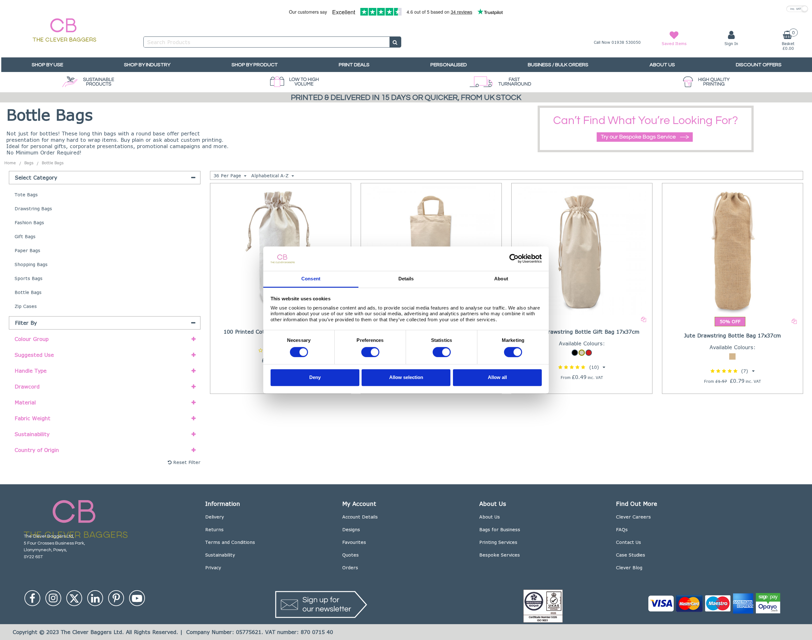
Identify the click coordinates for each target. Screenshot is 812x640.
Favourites (354, 542)
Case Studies (630, 555)
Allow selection (406, 377)
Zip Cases (26, 306)
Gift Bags (25, 236)
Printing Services (498, 542)
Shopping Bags (31, 264)
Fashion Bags (29, 222)
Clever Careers (633, 516)
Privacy (213, 567)
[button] (581, 367)
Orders (350, 567)
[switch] (370, 352)
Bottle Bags (28, 292)
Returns (214, 529)
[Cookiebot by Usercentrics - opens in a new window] (514, 259)
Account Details (360, 516)
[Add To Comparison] (643, 319)
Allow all (497, 377)
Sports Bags (29, 278)
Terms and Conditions (230, 542)
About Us (489, 516)
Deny (315, 377)
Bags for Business (499, 529)
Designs (351, 529)
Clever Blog (629, 567)
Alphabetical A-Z (270, 175)
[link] (32, 598)
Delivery (214, 516)
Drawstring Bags (33, 208)
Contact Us (628, 542)
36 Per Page (228, 175)
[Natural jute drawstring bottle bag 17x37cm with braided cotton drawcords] (732, 250)
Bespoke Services (499, 555)
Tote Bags (26, 194)
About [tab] (501, 278)
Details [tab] (406, 278)
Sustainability (220, 555)
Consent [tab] (310, 278)
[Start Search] (395, 42)
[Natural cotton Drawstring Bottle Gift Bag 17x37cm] (582, 250)
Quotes (350, 555)
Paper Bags (27, 250)
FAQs (622, 529)
